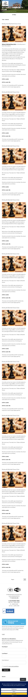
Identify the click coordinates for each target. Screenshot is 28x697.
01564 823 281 (14, 597)
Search (3, 676)
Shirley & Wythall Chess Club (10, 92)
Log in (3, 634)
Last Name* (5, 653)
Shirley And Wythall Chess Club (11, 24)
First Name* (5, 646)
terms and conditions (14, 666)
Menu (14, 14)
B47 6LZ (19, 71)
